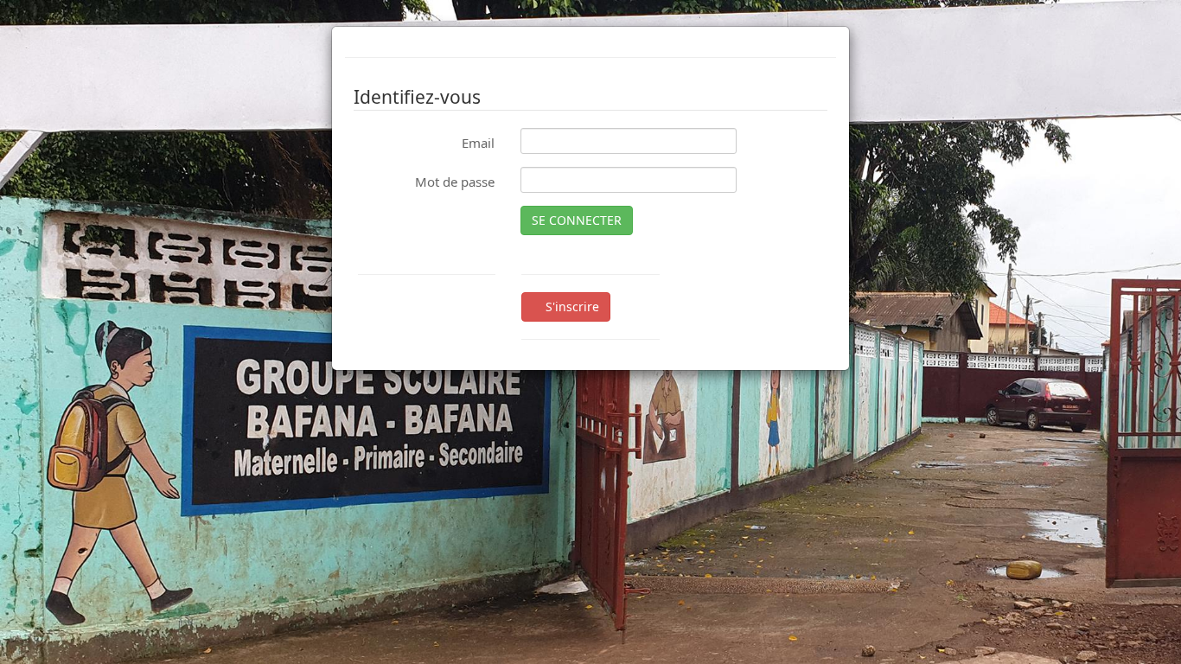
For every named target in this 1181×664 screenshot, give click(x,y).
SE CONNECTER (577, 220)
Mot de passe (455, 181)
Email (478, 142)
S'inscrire (570, 306)
